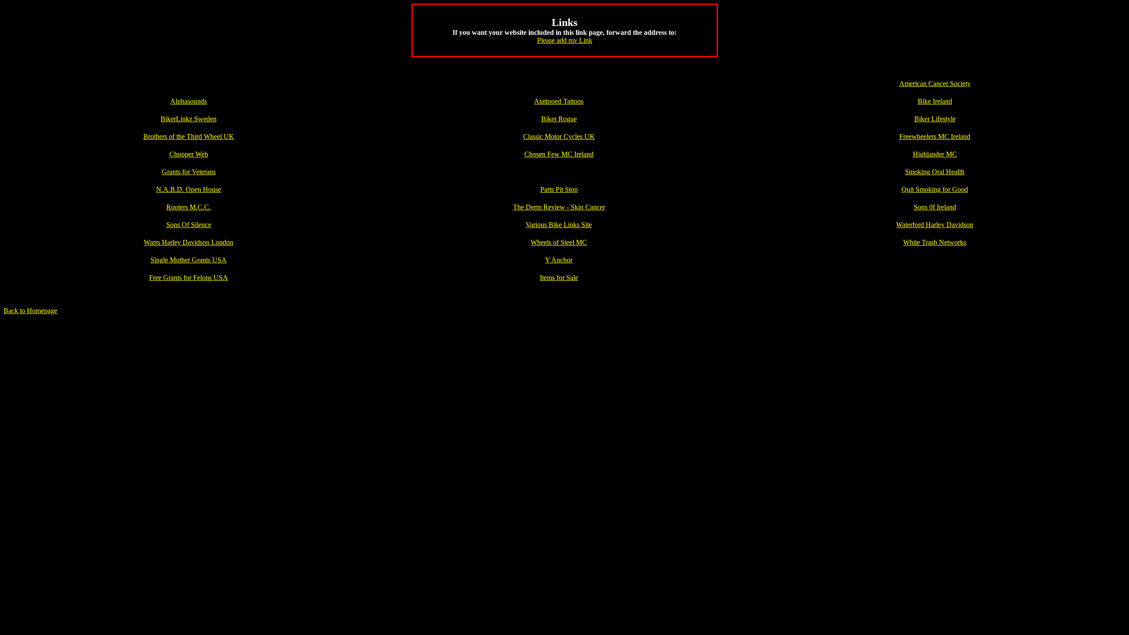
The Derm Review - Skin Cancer (559, 207)
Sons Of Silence (188, 224)
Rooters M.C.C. (188, 207)
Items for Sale (559, 277)
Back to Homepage (30, 310)
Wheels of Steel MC (559, 242)
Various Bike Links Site (559, 224)
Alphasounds (188, 101)
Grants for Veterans (189, 172)
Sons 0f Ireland (935, 207)
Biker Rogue (559, 119)
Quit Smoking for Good (934, 189)
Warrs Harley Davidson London (188, 242)
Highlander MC (935, 154)
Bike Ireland (935, 101)
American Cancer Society (935, 83)
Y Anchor (558, 260)
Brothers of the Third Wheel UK (188, 136)
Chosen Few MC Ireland (559, 154)
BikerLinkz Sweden (189, 119)
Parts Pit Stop (559, 189)
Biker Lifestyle (935, 119)
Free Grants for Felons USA (188, 277)
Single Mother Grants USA (188, 260)
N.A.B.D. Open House (188, 189)
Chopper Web (188, 154)
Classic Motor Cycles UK (559, 136)
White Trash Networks (934, 242)
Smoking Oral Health (935, 172)
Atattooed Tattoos (558, 101)
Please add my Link (564, 40)
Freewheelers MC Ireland (934, 136)
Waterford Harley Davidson (934, 224)
